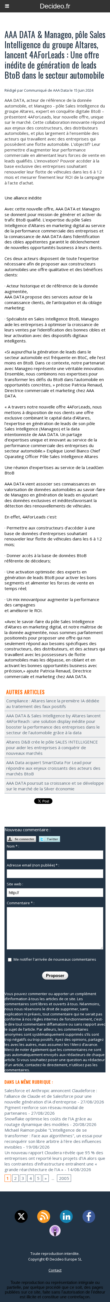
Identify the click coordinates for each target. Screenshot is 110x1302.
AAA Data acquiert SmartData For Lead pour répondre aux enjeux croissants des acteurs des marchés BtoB (53, 768)
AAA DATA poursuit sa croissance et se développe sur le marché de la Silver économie (55, 785)
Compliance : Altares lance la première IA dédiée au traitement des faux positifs (52, 703)
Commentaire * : (20, 902)
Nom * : (13, 846)
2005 (64, 1178)
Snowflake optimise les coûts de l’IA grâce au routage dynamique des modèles (48, 1121)
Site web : (15, 884)
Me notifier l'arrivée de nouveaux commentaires (55, 959)
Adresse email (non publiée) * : (33, 865)
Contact (55, 1270)
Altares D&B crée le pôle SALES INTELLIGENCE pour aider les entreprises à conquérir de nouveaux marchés (52, 747)
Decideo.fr (55, 6)
